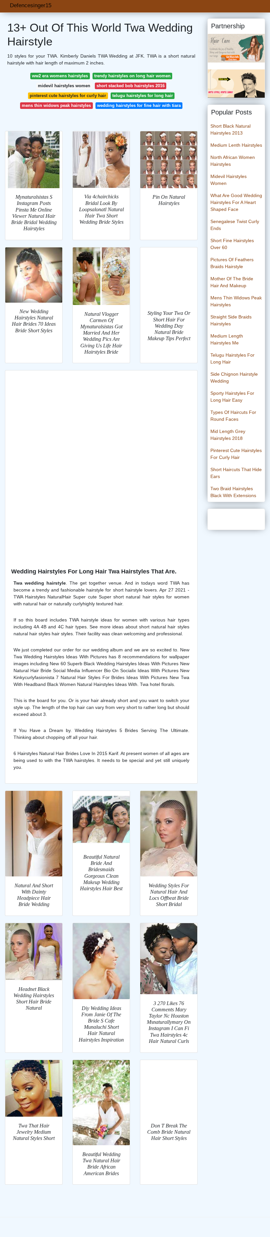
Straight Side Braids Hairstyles (231, 320)
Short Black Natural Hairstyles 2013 (230, 129)
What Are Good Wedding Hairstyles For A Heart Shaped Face (236, 202)
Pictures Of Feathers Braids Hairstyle (232, 263)
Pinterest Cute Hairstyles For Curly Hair (236, 454)
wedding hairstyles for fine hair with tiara (139, 105)
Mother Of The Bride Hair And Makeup (231, 282)
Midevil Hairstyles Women (228, 180)
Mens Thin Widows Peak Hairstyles (236, 301)
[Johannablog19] (236, 47)
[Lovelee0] (236, 83)
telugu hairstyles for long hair (142, 95)
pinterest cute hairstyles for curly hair (68, 95)
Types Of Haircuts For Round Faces (233, 416)
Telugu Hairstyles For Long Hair (232, 358)
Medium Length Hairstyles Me (226, 339)
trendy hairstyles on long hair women (132, 75)
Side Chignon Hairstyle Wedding (234, 377)
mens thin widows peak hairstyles (56, 105)
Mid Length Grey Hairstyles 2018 (227, 435)
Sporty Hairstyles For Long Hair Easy (232, 397)
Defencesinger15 (30, 5)
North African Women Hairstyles (232, 161)
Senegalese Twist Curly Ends (234, 225)
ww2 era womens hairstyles (60, 75)
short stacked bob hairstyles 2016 (130, 85)
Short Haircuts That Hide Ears (236, 473)
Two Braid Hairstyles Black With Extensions (233, 492)
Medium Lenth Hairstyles (236, 145)
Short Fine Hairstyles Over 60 (232, 244)
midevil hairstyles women (64, 85)
